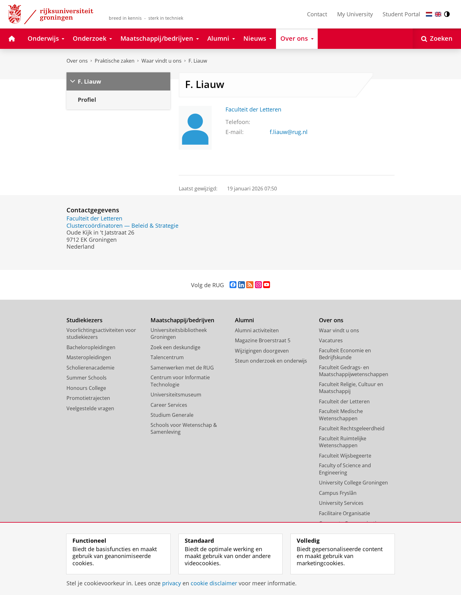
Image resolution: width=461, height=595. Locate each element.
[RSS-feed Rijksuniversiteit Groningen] (249, 285)
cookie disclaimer (214, 583)
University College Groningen (353, 482)
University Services (341, 502)
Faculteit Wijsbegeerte (345, 455)
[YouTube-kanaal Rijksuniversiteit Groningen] (266, 285)
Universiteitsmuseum (176, 394)
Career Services (169, 404)
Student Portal (401, 14)
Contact (317, 14)
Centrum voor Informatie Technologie (180, 381)
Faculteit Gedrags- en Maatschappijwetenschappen (353, 371)
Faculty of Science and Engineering (345, 469)
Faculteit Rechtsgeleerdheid (351, 428)
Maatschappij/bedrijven (182, 320)
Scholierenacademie (90, 367)
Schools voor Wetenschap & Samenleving (184, 429)
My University (355, 14)
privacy (171, 583)
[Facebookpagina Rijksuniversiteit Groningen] (233, 285)
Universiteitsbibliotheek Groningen (179, 334)
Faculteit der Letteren (253, 109)
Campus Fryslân (338, 492)
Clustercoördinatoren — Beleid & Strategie (122, 225)
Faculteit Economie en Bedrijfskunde (345, 354)
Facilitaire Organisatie (344, 513)
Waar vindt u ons (161, 60)
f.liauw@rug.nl (289, 132)
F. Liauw (197, 60)
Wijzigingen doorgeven (262, 350)
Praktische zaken (115, 60)
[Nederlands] (429, 14)
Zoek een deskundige (175, 347)
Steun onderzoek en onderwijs (271, 360)
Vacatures (331, 340)
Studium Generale (172, 414)
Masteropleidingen (88, 357)
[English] (438, 14)
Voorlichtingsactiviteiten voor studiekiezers (101, 334)
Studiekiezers (84, 320)
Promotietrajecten (88, 398)
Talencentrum (167, 357)
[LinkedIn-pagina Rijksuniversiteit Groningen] (241, 285)
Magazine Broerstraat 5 (262, 340)
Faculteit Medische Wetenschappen (341, 415)
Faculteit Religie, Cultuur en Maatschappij (351, 388)
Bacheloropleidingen (90, 347)
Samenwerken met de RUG (182, 367)
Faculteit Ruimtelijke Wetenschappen (342, 442)
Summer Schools (86, 377)
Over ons (77, 60)
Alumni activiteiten (257, 330)
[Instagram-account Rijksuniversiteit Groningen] (258, 285)
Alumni (244, 320)
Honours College (86, 388)
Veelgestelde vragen (90, 408)
